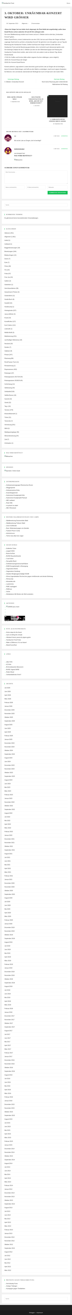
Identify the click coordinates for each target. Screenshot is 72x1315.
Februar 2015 (8, 1141)
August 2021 (8, 853)
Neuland (7, 343)
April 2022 (7, 824)
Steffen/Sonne (8, 395)
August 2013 (8, 1207)
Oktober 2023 (8, 772)
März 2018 (7, 1005)
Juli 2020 (7, 901)
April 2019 (7, 957)
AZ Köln (8, 664)
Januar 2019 (8, 968)
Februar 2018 (8, 1008)
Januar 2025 (8, 739)
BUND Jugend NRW (12, 669)
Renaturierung (8, 365)
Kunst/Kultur (8, 321)
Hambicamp (8, 306)
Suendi (6, 399)
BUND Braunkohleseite (13, 556)
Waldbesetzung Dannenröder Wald (17, 520)
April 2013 (7, 1222)
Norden (6, 347)
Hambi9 (6, 303)
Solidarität (7, 391)
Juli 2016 (7, 1078)
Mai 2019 (7, 953)
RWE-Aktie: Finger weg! (14, 98)
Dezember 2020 (9, 883)
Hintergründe (8, 310)
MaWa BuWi (8, 332)
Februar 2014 (8, 1185)
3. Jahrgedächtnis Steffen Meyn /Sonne (57, 120)
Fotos (6, 273)
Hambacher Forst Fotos (13, 640)
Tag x (6, 406)
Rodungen (7, 373)
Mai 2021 (7, 864)
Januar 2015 (8, 1145)
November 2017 (9, 1019)
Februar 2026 (8, 702)
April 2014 (7, 1178)
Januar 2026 (8, 706)
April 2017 (7, 1045)
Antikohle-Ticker (11, 548)
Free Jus (7, 277)
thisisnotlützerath (9, 413)
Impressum (40, 1312)
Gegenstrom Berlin (12, 568)
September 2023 (9, 776)
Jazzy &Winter (8, 314)
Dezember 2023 (9, 765)
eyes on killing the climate (14, 635)
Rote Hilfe (9, 503)
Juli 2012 (7, 1255)
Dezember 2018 (9, 971)
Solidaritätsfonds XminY (13, 674)
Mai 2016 (7, 1086)
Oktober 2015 (8, 1112)
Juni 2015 (7, 1126)
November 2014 (9, 1152)
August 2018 (8, 986)
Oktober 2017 (8, 1023)
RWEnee (9, 589)
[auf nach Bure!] (12, 606)
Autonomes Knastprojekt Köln (15, 495)
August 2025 (8, 724)
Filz (5, 270)
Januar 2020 (8, 924)
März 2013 (7, 1226)
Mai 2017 (7, 1041)
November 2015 (9, 1108)
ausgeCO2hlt (10, 551)
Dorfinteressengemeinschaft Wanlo (17, 563)
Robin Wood (10, 672)
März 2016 (7, 1093)
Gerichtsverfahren (10, 288)
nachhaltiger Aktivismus (11, 340)
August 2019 (8, 942)
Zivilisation (7, 443)
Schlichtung (8, 384)
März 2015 (7, 1137)
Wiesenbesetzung (10, 436)
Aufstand (7, 244)
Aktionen (7, 233)
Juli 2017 (7, 1034)
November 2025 (9, 713)
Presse (6, 354)
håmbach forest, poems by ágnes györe (18, 637)
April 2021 (7, 868)
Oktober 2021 (8, 846)
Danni (6, 259)
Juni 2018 (7, 994)
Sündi (6, 402)
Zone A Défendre (11, 525)
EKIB (7, 566)
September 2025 (9, 721)
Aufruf (6, 240)
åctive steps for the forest (14, 632)
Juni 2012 (7, 1259)
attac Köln (9, 662)
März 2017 (7, 1049)
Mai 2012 (7, 1263)
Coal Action (9, 558)
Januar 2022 (8, 835)
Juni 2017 (7, 1038)
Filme (6, 266)
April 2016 (7, 1089)
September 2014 (9, 1159)
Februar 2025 (8, 735)
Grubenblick (8, 295)
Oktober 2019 (8, 935)
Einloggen (32, 1312)
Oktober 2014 (8, 1156)
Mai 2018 (7, 997)
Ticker (6, 417)
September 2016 (9, 1071)
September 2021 (9, 850)
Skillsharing (8, 388)
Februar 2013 (8, 1229)
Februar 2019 (8, 964)
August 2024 (8, 758)
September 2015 (9, 1115)
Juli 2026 (7, 688)
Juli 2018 (7, 990)
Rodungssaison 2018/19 (12, 380)
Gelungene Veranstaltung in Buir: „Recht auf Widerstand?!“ (36, 100)
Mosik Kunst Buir (11, 645)
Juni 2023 (7, 783)
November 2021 (9, 842)
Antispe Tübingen (11, 1286)
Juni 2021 (7, 861)
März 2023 (7, 791)
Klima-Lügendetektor (12, 576)
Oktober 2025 (8, 717)
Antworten (64, 135)
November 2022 (9, 802)
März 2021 (7, 872)
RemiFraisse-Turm (10, 362)
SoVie (8, 591)
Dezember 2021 (9, 839)
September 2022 (9, 809)
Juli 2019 (7, 946)
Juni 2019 (7, 949)
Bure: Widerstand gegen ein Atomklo (17, 528)
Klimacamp (9, 579)
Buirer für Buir (10, 553)
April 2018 (7, 1001)
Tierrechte (7, 421)
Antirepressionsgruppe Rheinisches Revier (19, 485)
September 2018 (9, 983)
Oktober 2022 (8, 805)
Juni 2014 (7, 1170)
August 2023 (8, 780)
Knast (6, 318)
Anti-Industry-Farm (12, 1283)
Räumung (7, 358)
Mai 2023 (7, 787)
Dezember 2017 (9, 1016)
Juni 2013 (7, 1215)
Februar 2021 (8, 876)
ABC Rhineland (11, 508)
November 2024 (9, 747)
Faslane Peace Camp (13, 530)
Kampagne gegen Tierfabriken (15, 1288)
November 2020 (9, 887)
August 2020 (8, 898)
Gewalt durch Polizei (10, 292)
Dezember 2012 (9, 1237)
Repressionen (8, 369)
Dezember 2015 (9, 1104)
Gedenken (7, 284)
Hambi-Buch (8, 299)
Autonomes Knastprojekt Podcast (16, 498)
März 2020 (7, 916)
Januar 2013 (8, 1233)
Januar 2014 (8, 1189)
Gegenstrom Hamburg (13, 571)
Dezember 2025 (9, 710)
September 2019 (9, 938)
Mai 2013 (7, 1218)
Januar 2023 (8, 798)
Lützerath (7, 329)
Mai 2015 (7, 1130)
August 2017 (8, 1030)
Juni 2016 (7, 1082)
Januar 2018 (8, 1012)
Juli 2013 (7, 1211)
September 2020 (9, 894)
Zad (5, 439)
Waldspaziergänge (10, 432)
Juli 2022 (7, 817)
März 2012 (7, 1270)
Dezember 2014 (9, 1148)
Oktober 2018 (8, 979)
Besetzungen (8, 251)
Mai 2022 (7, 820)
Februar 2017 (8, 1053)
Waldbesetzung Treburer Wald (15, 523)
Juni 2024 (7, 761)
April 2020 (7, 912)
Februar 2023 (8, 794)
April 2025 (7, 732)
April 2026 (7, 695)
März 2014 (7, 1182)
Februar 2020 (8, 920)
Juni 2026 (7, 691)
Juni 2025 (7, 728)
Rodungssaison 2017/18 (12, 377)
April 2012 (7, 1266)
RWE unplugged (11, 586)
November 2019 (9, 931)
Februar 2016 (8, 1097)
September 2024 (9, 754)
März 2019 (7, 960)
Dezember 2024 (9, 743)
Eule (5, 262)
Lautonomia (10, 584)
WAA (6, 428)
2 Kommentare (35, 23)
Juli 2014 (7, 1167)
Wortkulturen (10, 594)
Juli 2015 (7, 1123)
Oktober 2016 (8, 1067)
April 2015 (7, 1134)
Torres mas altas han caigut (14, 536)
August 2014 (8, 1163)
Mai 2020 (7, 909)
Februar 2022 (8, 831)
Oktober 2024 (8, 750)
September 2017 (9, 1027)
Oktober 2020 (8, 890)
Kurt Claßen (8, 325)
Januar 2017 (8, 1056)
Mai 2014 (7, 1174)
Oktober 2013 (8, 1200)
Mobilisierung (8, 336)
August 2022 (8, 813)
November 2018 (9, 975)
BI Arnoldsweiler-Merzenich (14, 667)
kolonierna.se (10, 533)
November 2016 (9, 1064)
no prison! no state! (12, 505)
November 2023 (9, 769)
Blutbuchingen (9, 255)
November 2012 (9, 1241)
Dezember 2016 (9, 1060)
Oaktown (7, 351)
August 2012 (8, 1252)
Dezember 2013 (9, 1193)
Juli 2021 (7, 857)
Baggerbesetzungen (10, 247)
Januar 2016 (8, 1100)
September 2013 (9, 1204)
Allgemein (24, 23)
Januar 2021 (8, 879)
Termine (6, 410)
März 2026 (7, 699)
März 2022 (7, 828)
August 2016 (8, 1075)
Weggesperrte (10, 487)
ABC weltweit (10, 500)
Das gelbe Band (11, 561)
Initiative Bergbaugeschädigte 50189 (17, 574)
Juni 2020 (7, 905)
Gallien (6, 281)
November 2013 (9, 1196)
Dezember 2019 (9, 927)
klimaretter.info (10, 581)
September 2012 (9, 1248)
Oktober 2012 (8, 1244)
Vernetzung (8, 424)
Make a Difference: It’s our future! (16, 642)
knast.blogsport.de (12, 493)
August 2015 (8, 1119)
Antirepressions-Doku (13, 490)
